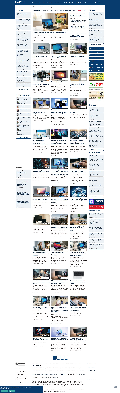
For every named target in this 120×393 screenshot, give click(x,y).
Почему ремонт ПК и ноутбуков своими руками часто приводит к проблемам (41, 83)
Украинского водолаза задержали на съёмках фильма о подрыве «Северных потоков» (96, 32)
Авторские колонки (58, 371)
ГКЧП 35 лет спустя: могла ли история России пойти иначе (96, 240)
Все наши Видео (95, 52)
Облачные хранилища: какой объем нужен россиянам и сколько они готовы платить (78, 171)
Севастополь (44, 10)
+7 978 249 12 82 (19, 385)
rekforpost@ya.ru (91, 370)
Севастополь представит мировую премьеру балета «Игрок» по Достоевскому (23, 66)
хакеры (46, 167)
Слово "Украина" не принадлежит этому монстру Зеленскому (22, 174)
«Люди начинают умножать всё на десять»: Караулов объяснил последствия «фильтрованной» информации (23, 53)
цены (84, 304)
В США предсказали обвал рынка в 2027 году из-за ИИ (23, 84)
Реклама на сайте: (91, 364)
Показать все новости (23, 89)
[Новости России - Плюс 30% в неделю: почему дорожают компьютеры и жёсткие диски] (78, 296)
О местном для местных (96, 55)
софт (66, 195)
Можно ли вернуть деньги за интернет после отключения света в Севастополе (95, 246)
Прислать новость (23, 7)
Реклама (80, 10)
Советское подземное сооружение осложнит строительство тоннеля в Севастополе (95, 166)
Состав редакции (81, 371)
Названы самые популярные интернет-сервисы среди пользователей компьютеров (78, 15)
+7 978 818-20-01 (91, 368)
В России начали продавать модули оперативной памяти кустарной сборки (59, 282)
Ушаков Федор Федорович (22, 106)
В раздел (23, 209)
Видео (74, 10)
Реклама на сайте (19, 369)
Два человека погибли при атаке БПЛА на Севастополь (95, 184)
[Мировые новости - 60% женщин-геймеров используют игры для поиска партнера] (41, 241)
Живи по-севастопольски (97, 67)
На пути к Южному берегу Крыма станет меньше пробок (96, 136)
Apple (66, 250)
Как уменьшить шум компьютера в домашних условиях (77, 111)
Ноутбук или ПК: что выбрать (41, 226)
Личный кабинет (96, 7)
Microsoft (65, 30)
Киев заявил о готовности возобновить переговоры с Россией (95, 25)
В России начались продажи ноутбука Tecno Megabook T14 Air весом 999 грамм (59, 340)
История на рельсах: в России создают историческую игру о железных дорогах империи (59, 227)
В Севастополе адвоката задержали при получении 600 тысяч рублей (23, 79)
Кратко (73, 371)
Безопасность (45, 278)
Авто (84, 2)
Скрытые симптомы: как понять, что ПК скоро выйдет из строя (78, 56)
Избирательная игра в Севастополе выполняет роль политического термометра (23, 203)
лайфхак (84, 52)
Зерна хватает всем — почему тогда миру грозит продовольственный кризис (96, 19)
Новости (33, 2)
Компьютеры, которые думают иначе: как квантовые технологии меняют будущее (78, 199)
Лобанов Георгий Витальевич (23, 102)
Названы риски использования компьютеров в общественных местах (41, 282)
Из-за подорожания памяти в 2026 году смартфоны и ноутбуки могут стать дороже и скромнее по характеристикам (59, 310)
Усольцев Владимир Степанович (24, 110)
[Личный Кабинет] (96, 2)
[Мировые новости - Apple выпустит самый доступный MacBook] (59, 241)
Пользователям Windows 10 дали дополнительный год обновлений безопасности (58, 56)
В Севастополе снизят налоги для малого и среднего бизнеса (23, 33)
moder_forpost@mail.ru (23, 382)
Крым (51, 10)
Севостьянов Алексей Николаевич (24, 126)
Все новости (36, 10)
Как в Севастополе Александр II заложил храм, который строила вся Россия (96, 215)
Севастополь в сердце (96, 58)
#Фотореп (68, 10)
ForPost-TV (67, 371)
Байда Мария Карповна (24, 117)
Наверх (116, 387)
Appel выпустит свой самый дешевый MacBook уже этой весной (78, 282)
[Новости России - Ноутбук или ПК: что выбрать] (41, 214)
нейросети (45, 138)
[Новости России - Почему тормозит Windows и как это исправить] (59, 70)
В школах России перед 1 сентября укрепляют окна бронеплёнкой (22, 27)
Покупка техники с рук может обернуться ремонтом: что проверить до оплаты (78, 22)
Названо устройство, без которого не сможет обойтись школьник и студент (78, 340)
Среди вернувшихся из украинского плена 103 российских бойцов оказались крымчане (94, 116)
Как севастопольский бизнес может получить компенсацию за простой (96, 235)
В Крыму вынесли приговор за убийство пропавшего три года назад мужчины (23, 60)
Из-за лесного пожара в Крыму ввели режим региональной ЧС (22, 14)
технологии (83, 138)
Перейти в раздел (23, 137)
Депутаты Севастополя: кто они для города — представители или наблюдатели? (23, 183)
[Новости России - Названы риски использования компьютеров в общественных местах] (41, 269)
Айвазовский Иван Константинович (23, 98)
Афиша (71, 2)
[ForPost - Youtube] (63, 374)
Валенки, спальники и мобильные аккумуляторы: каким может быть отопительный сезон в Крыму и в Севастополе (96, 143)
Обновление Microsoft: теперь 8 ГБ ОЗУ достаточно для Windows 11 (41, 56)
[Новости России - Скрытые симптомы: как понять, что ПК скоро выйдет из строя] (78, 43)
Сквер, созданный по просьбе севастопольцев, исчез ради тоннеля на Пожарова (23, 39)
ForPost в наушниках (96, 70)
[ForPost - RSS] (59, 374)
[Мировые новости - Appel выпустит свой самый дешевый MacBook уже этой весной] (78, 269)
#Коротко (58, 2)
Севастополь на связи (96, 48)
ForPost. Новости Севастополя (50, 377)
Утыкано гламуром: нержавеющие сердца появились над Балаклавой (23, 193)
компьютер (83, 195)
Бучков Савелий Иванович (23, 129)
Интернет (83, 167)
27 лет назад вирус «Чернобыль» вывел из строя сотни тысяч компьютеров (41, 171)
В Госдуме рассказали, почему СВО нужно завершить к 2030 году (23, 21)
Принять (12, 391)
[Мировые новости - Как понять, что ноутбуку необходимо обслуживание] (41, 296)
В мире (62, 10)
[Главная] (20, 1)
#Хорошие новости (48, 2)
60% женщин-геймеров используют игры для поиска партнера (41, 254)
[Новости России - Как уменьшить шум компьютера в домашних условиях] (78, 98)
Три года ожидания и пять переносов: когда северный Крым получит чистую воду (95, 123)
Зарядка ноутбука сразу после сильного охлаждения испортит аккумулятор (78, 254)
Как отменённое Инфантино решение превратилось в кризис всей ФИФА (95, 39)
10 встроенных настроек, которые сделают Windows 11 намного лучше (41, 199)
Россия (56, 10)
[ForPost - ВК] (61, 374)
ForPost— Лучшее (80, 374)
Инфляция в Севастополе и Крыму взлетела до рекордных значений (95, 109)
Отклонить (4, 391)
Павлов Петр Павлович (24, 113)
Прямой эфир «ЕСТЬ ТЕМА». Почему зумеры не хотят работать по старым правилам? (95, 221)
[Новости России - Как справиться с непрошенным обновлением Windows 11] (41, 327)
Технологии (78, 2)
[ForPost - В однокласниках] (64, 374)
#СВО (39, 2)
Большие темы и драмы (96, 64)
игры (66, 223)
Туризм (65, 2)
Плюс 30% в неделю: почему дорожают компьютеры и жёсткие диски (78, 309)
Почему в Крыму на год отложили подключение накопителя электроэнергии (23, 45)
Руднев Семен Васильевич (22, 133)
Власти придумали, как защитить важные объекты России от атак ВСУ (23, 73)
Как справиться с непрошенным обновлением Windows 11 (40, 340)
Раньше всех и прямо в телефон (96, 61)
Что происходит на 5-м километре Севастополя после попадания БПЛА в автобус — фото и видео (95, 129)
